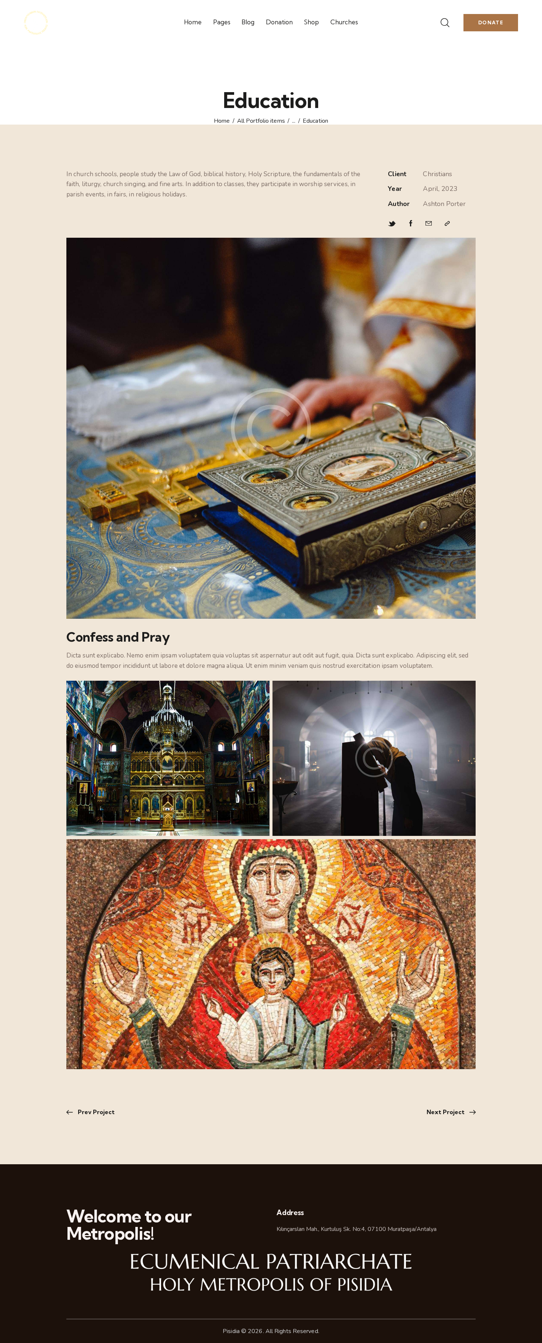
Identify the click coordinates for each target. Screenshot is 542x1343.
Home (222, 121)
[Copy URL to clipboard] (447, 224)
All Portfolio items (261, 121)
